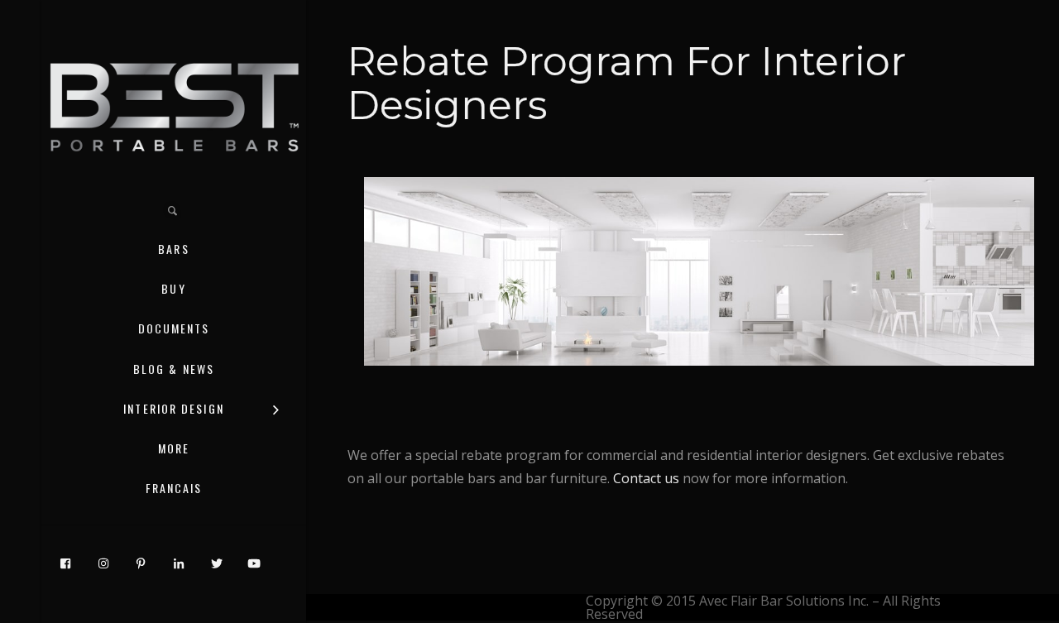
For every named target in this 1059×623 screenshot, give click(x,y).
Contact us (646, 478)
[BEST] (173, 106)
